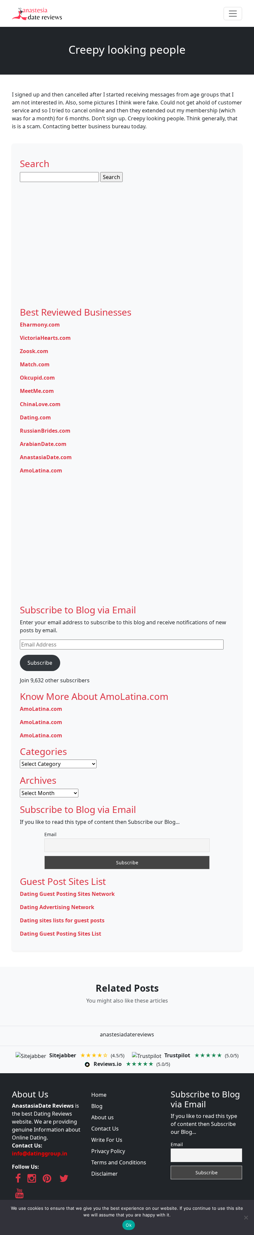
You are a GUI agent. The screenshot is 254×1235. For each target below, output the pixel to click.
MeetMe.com (37, 391)
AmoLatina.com (41, 470)
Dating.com (35, 417)
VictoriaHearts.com (45, 337)
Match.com (35, 364)
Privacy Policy (108, 1151)
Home (98, 1094)
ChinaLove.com (40, 404)
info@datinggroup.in (39, 1153)
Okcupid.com (37, 377)
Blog (97, 1106)
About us (102, 1117)
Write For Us (106, 1139)
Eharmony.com (40, 324)
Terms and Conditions (118, 1162)
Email (50, 834)
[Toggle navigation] (233, 13)
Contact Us (105, 1128)
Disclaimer (104, 1173)
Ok (129, 1225)
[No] (245, 1217)
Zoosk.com (34, 351)
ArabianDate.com (43, 444)
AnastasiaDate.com (46, 457)
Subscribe (39, 662)
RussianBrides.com (45, 430)
